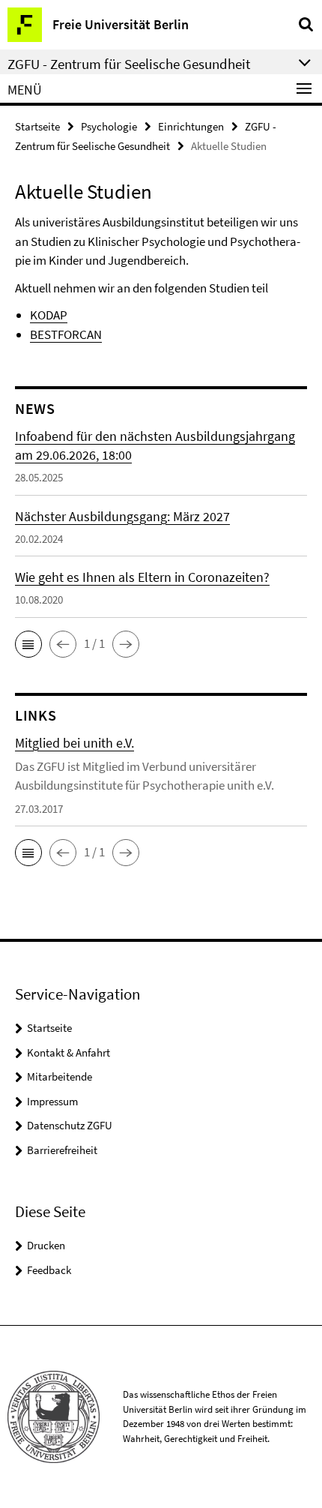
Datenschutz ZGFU (69, 1125)
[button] (28, 644)
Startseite (37, 126)
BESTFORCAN (66, 334)
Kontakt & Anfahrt (68, 1052)
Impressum (52, 1101)
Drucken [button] (46, 1245)
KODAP (48, 315)
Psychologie (109, 126)
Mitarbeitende (59, 1076)
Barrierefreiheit (62, 1150)
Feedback (49, 1270)
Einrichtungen (191, 126)
